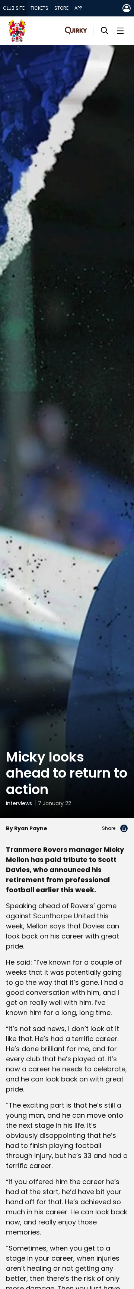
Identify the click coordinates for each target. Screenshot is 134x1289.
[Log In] (126, 8)
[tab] (14, 8)
